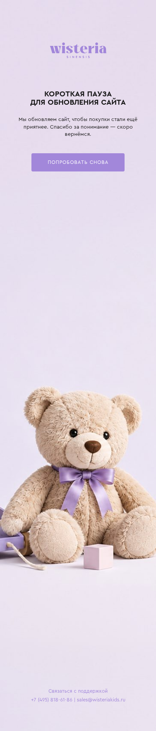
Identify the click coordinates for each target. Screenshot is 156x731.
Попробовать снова (78, 162)
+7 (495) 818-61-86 (51, 699)
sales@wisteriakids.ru (101, 699)
